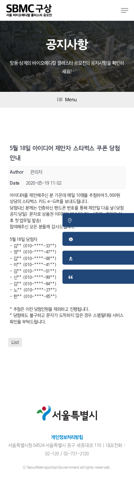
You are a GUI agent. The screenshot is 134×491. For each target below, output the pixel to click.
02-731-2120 (76, 453)
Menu (70, 99)
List (15, 342)
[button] (124, 10)
